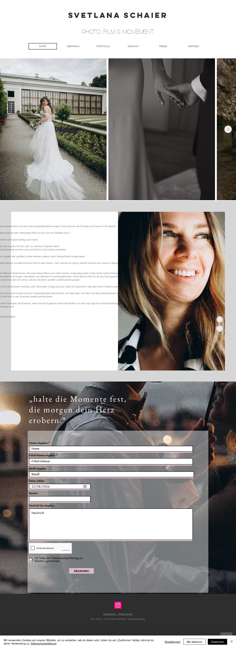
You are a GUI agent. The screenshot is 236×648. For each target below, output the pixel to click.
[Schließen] (231, 641)
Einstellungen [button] (173, 642)
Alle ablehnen (194, 642)
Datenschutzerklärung (43, 643)
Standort (33, 493)
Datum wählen (36, 481)
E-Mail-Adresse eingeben (42, 455)
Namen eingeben (38, 443)
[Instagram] (118, 605)
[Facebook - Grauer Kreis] (219, 319)
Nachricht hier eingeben (41, 505)
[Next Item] (228, 129)
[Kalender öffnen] (85, 486)
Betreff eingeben (37, 468)
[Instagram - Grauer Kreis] (219, 328)
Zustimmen (217, 642)
